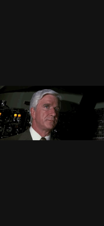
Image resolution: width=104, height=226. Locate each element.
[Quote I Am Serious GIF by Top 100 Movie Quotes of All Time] (52, 113)
